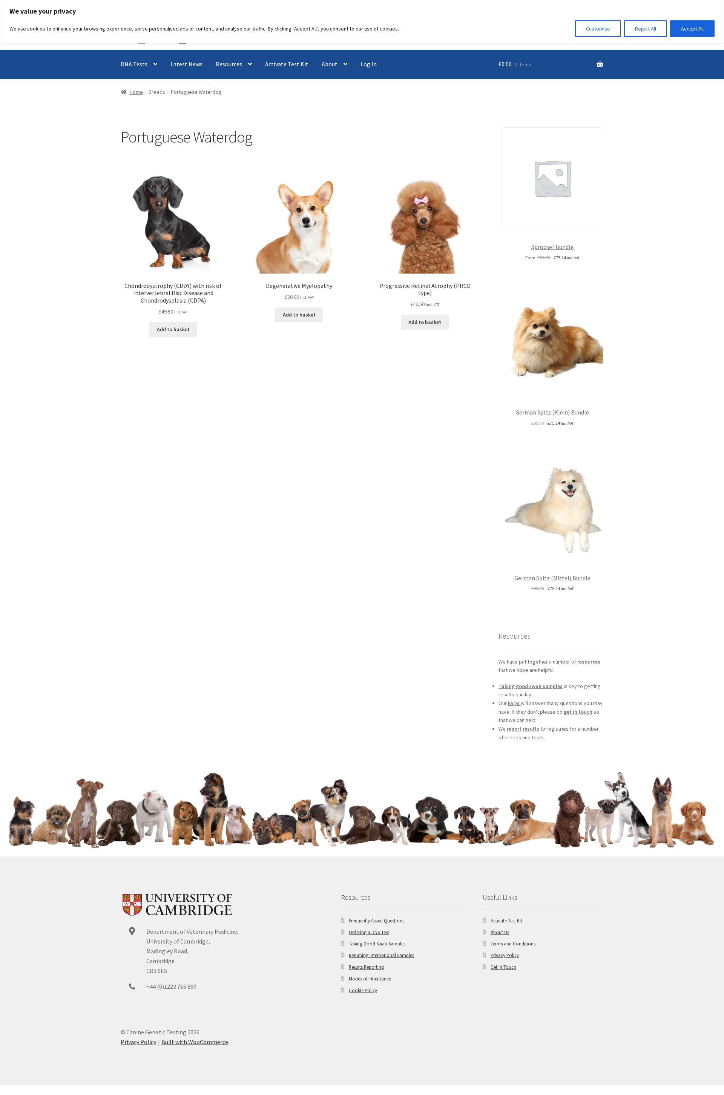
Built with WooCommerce (194, 1042)
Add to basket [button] (173, 329)
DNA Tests (134, 64)
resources (588, 661)
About (329, 64)
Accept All (692, 28)
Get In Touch (503, 967)
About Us (500, 932)
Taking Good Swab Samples (377, 944)
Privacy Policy (505, 955)
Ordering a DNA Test (369, 932)
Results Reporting (366, 967)
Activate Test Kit (286, 64)
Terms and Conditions (513, 944)
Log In (368, 64)
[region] (362, 21)
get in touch (578, 711)
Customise (598, 28)
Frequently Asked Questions (376, 921)
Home (136, 92)
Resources (229, 64)
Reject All (645, 28)
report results (523, 728)
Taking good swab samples (531, 686)
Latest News (186, 64)
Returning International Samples (381, 955)
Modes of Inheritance (370, 979)
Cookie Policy (363, 990)
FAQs (514, 703)
